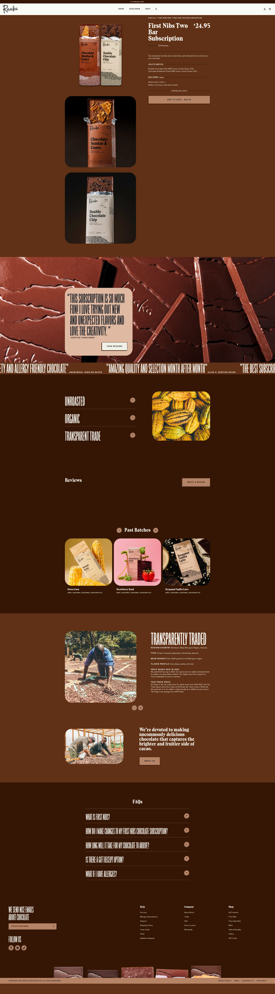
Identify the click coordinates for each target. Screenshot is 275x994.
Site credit (262, 981)
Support (143, 921)
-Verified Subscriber (82, 338)
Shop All (152, 18)
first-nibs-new (165, 18)
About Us (149, 761)
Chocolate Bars (235, 921)
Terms (236, 981)
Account (143, 912)
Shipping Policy (146, 925)
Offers (231, 934)
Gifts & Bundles (235, 930)
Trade (186, 917)
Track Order (145, 930)
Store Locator (190, 925)
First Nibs (232, 917)
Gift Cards (233, 938)
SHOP (121, 9)
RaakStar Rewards (147, 938)
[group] (88, 567)
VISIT (148, 9)
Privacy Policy (224, 981)
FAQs (142, 934)
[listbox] (164, 82)
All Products (233, 912)
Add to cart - (179, 100)
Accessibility (248, 981)
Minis (231, 925)
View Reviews (114, 346)
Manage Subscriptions (149, 917)
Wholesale (188, 930)
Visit (186, 921)
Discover (134, 9)
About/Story (189, 912)
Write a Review (196, 482)
